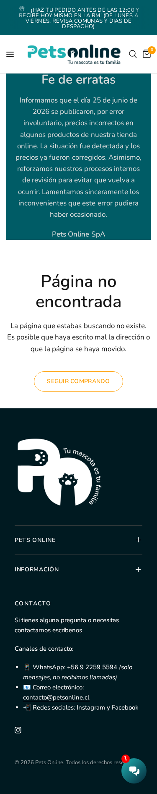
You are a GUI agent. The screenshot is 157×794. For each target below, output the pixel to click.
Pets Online (35, 540)
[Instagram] (24, 730)
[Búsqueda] (133, 54)
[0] (145, 54)
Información (37, 569)
